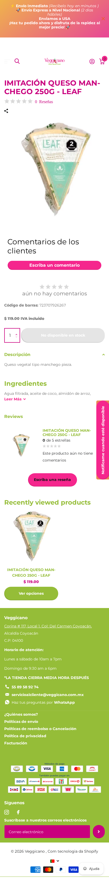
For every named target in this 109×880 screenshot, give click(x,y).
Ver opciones (31, 593)
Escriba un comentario (54, 265)
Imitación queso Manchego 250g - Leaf (31, 572)
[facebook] (18, 812)
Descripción (17, 354)
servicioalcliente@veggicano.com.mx (48, 694)
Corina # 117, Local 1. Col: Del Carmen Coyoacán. (48, 626)
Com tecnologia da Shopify (73, 851)
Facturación (15, 743)
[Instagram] (6, 812)
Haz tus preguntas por (43, 702)
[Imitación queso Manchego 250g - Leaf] (31, 536)
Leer (12, 399)
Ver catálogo (7, 61)
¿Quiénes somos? (21, 714)
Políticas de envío (21, 721)
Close (103, 18)
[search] (17, 61)
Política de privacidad (25, 736)
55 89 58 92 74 (25, 687)
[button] (17, 330)
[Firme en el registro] (92, 61)
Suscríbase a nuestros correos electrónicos (45, 820)
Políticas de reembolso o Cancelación (40, 728)
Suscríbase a (99, 831)
